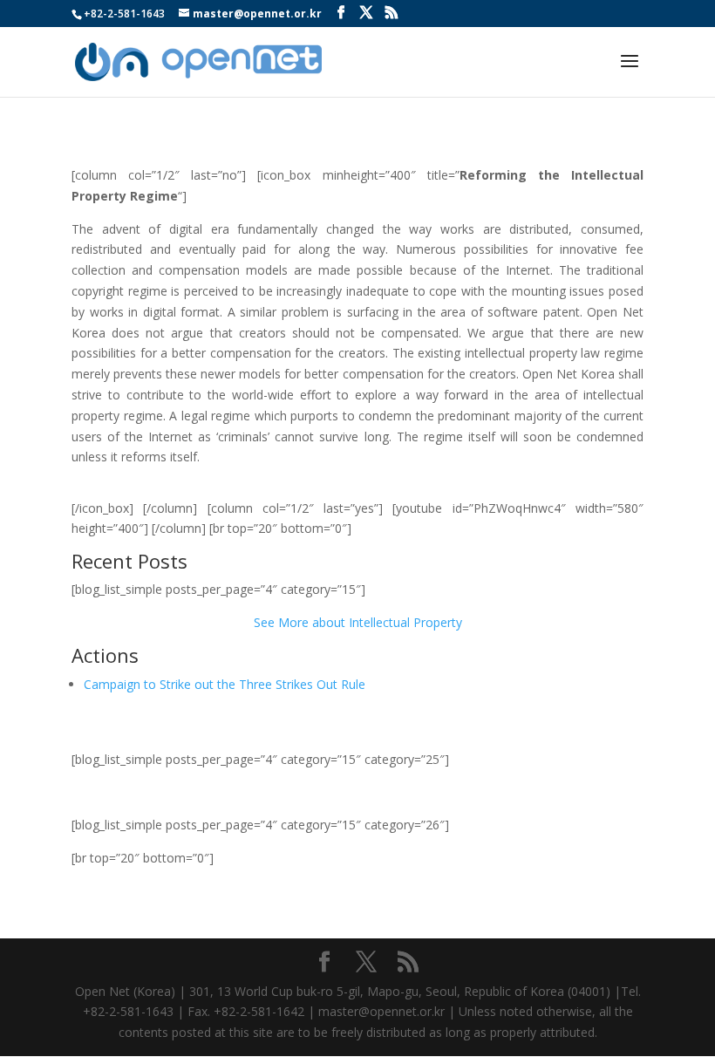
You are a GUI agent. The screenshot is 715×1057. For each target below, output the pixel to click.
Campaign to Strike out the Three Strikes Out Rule (224, 684)
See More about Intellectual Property (358, 622)
